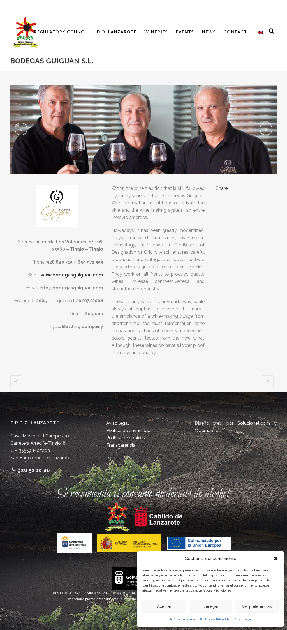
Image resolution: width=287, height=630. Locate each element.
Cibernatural (207, 430)
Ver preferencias (257, 606)
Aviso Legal (243, 619)
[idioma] (259, 32)
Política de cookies (183, 619)
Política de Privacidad (216, 619)
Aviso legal (117, 423)
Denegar (210, 606)
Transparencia (120, 445)
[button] (276, 558)
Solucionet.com (253, 423)
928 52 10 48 (34, 470)
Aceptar (164, 606)
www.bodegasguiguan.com (72, 275)
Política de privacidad (128, 430)
